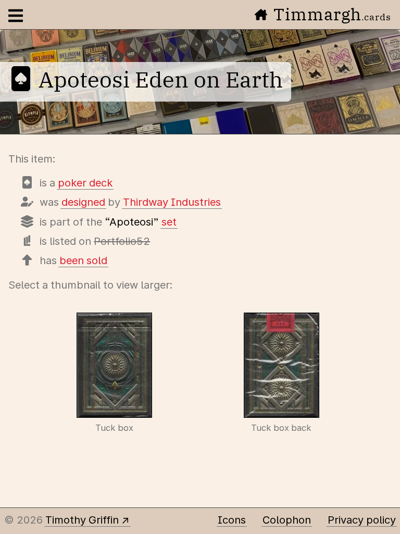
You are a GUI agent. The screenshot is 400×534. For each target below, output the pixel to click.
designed (83, 202)
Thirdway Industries (172, 202)
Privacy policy (362, 520)
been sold (83, 260)
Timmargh (332, 14)
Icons (232, 520)
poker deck (85, 183)
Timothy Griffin (82, 520)
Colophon (286, 520)
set (169, 222)
